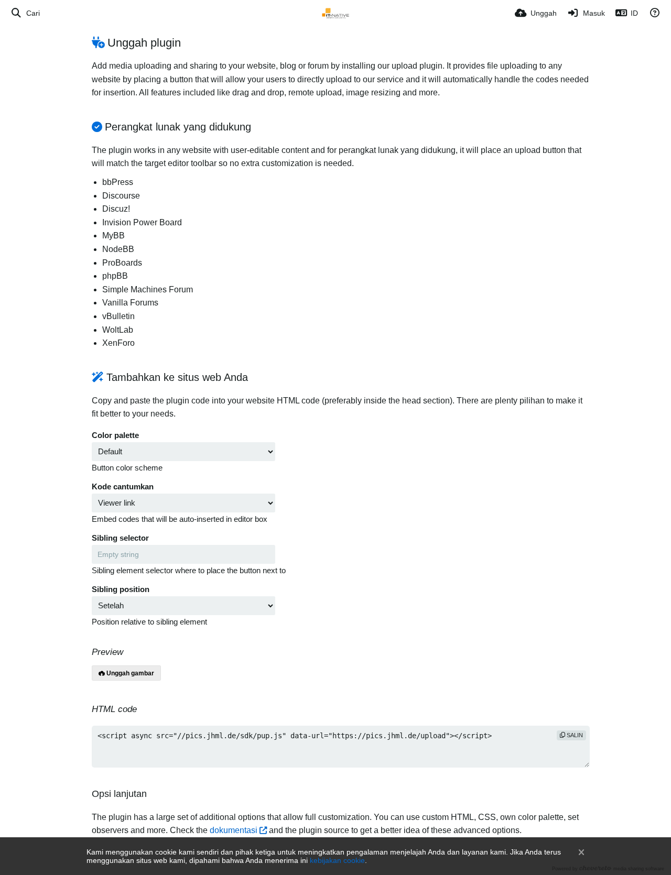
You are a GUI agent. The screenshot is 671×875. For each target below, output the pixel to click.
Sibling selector (120, 538)
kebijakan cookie (337, 860)
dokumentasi (233, 830)
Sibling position (120, 589)
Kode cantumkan (123, 487)
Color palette (115, 435)
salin (574, 735)
